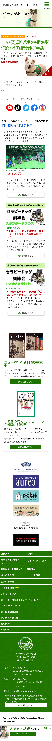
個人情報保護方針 (9, 618)
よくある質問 (7, 575)
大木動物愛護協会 (9, 612)
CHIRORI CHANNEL (11, 606)
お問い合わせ (7, 581)
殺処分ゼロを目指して (12, 569)
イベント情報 (33, 575)
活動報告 (31, 569)
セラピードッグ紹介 (37, 561)
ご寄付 (30, 553)
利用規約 (5, 623)
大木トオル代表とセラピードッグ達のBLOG (22, 600)
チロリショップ (8, 594)
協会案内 (5, 553)
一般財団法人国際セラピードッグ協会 (19, 5)
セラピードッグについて (12, 561)
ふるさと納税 (10, 587)
